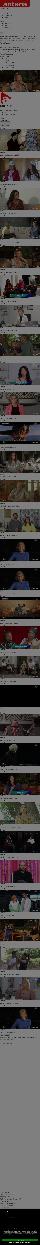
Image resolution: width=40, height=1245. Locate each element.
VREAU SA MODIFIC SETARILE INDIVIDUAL (20, 1242)
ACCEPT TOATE (20, 1240)
